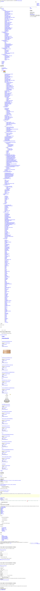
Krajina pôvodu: (4, 486)
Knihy (6, 193)
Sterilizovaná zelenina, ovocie (8, 27)
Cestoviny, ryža (7, 90)
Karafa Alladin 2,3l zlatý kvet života (6, 404)
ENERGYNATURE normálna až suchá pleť (12, 161)
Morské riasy (6, 104)
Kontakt (3, 540)
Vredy (6, 251)
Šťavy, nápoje (6, 18)
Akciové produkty (4, 528)
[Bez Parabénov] (38, 500)
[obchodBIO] (2, 8)
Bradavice (6, 304)
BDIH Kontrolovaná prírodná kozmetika (10, 219)
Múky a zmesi (6, 15)
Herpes (6, 309)
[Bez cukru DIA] (27, 501)
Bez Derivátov (7, 215)
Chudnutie (6, 273)
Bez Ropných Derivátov (8, 217)
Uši (5, 312)
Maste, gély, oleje (7, 39)
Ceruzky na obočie (10, 149)
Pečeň (5, 266)
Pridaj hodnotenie (8, 359)
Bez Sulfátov (6, 218)
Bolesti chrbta (6, 240)
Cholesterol (6, 264)
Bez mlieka (6, 206)
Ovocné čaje (8, 84)
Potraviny (4, 10)
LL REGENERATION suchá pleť (11, 158)
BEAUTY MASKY (9, 162)
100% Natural (6, 213)
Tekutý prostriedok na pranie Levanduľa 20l (7, 411)
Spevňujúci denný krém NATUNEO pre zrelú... (7, 357)
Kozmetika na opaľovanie (8, 45)
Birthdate (1, 574)
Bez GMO (6, 209)
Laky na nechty (8, 130)
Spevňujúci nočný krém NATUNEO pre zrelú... (7, 341)
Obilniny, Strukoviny (7, 91)
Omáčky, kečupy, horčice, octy (9, 24)
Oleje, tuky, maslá (7, 25)
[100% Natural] (32, 500)
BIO (5, 211)
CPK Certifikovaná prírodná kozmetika (10, 222)
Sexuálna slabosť (7, 247)
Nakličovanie (6, 31)
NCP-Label (6, 231)
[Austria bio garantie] (33, 500)
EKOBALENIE (7, 198)
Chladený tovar (7, 30)
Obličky (6, 302)
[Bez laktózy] (26, 500)
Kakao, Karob (7, 12)
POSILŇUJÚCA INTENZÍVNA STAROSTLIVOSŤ (13, 165)
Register (2, 559)
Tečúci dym (8, 112)
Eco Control (6, 226)
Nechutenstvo (6, 289)
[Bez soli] (29, 500)
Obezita (6, 298)
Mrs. (3, 569)
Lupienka (6, 310)
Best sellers (1, 480)
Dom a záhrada (7, 51)
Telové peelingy (9, 128)
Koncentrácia (6, 293)
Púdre (7, 147)
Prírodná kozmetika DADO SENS (7, 171)
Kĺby (5, 288)
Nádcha (6, 279)
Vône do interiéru (9, 113)
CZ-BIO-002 (6, 197)
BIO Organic (6, 196)
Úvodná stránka (4, 70)
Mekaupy (8, 143)
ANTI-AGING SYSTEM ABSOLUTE (11, 159)
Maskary (8, 151)
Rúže (7, 152)
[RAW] (14, 500)
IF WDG (6, 230)
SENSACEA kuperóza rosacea (9, 176)
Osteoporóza (6, 245)
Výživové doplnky (7, 118)
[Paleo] (15, 500)
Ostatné (6, 52)
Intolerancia (4, 203)
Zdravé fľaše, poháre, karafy (8, 55)
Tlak (5, 308)
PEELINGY (8, 163)
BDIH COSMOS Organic (8, 220)
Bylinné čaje (8, 83)
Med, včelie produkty (7, 13)
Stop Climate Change (7, 235)
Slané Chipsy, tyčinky (9, 101)
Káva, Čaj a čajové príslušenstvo (9, 19)
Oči (5, 306)
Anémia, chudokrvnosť (8, 287)
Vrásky (6, 255)
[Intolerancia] (20, 500)
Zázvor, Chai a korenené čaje (10, 86)
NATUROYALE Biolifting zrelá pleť (11, 160)
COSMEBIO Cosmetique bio (8, 224)
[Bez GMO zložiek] (35, 500)
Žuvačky (8, 99)
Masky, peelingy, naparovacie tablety (11, 123)
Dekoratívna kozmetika (8, 136)
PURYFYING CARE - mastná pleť (11, 155)
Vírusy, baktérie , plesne (8, 259)
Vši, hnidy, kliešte (7, 263)
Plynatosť (6, 285)
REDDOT (6, 233)
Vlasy (5, 132)
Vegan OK (6, 237)
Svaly (5, 290)
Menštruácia (6, 318)
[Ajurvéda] (3, 500)
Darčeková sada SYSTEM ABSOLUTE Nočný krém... (8, 434)
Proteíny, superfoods (7, 11)
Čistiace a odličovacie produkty (10, 122)
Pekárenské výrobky (7, 95)
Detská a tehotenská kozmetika (9, 44)
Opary (6, 315)
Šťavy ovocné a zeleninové (8, 36)
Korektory (8, 150)
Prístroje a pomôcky (7, 190)
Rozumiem (1, 543)
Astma (6, 277)
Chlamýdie (6, 256)
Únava (6, 316)
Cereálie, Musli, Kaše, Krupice (9, 76)
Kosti (5, 243)
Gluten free (6, 228)
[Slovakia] (17, 500)
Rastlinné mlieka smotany (8, 28)
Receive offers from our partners (6, 576)
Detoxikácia (6, 278)
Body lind (8, 167)
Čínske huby (6, 35)
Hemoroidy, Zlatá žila (7, 305)
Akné (5, 321)
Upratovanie (6, 50)
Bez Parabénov (7, 216)
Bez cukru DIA (7, 207)
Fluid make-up (10, 146)
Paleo (5, 201)
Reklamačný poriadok (4, 536)
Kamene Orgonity (7, 59)
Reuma (6, 258)
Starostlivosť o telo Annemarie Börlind (10, 166)
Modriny (6, 257)
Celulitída (6, 242)
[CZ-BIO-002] (6, 500)
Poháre (7, 187)
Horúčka (6, 252)
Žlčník (6, 286)
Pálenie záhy (6, 262)
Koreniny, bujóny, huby (8, 93)
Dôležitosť (2, 479)
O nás (2, 535)
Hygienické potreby (7, 53)
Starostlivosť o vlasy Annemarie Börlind (10, 169)
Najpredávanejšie (5, 338)
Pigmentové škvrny (7, 271)
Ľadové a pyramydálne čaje (10, 87)
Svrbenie (6, 295)
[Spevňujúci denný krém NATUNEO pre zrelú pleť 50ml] (7, 356)
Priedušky (6, 307)
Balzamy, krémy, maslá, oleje (10, 127)
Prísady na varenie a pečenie (8, 22)
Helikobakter (6, 313)
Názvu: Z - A (11, 480)
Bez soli (6, 208)
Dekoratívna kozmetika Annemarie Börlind (10, 142)
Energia (6, 301)
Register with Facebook (4, 565)
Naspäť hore (2, 499)
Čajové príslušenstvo (9, 89)
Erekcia (6, 241)
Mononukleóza (7, 265)
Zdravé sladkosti (7, 26)
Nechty (6, 284)
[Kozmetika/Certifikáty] (30, 500)
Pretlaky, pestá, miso (7, 14)
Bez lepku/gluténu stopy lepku (8, 205)
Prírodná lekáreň (5, 32)
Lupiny (6, 314)
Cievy (5, 317)
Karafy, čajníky (8, 188)
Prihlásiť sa (38, 5)
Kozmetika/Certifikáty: (5, 487)
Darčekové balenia (7, 47)
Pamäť (6, 319)
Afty (5, 268)
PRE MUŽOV (8, 164)
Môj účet (38, 3)
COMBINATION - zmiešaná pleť (11, 156)
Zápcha (6, 272)
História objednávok (4, 529)
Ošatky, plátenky (7, 56)
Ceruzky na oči (10, 148)
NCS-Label (6, 232)
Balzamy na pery (9, 124)
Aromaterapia (6, 34)
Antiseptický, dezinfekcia (8, 300)
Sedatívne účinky (7, 250)
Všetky (3, 336)
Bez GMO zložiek (7, 214)
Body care (8, 168)
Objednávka (33, 14)
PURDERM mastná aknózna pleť (9, 174)
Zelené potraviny (7, 33)
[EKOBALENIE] (9, 500)
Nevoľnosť (6, 294)
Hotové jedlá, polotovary (8, 29)
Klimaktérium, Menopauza (8, 283)
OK (1, 323)
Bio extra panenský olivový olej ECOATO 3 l (7, 441)
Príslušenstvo (8, 110)
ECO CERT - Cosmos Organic (9, 227)
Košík (37, 4)
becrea (18, 541)
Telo (5, 42)
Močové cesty (6, 261)
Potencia (6, 303)
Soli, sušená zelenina (7, 16)
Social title (1, 568)
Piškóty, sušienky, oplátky (10, 100)
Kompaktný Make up (10, 145)
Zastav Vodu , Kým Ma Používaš (9, 236)
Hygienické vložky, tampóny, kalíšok (9, 183)
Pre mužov (6, 170)
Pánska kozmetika (7, 46)
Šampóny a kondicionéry (10, 133)
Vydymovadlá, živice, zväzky (10, 111)
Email (1, 552)
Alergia (6, 282)
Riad (5, 49)
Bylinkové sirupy (7, 116)
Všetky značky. (3, 506)
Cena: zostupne (19, 480)
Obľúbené (3, 530)
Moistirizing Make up (10, 144)
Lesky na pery (8, 153)
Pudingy (6, 21)
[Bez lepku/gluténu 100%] (21, 500)
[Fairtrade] (11, 500)
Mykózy (6, 274)
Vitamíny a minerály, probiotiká (9, 37)
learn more (38, 543)
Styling (7, 135)
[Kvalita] (2, 500)
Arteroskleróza (7, 296)
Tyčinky (8, 97)
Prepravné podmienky (4, 538)
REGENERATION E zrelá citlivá (9, 175)
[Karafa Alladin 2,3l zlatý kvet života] (7, 402)
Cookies (3, 539)
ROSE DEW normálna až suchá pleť (11, 157)
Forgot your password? (7, 559)
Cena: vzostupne (15, 480)
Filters (1, 476)
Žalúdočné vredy (7, 291)
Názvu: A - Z (7, 480)
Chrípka (6, 260)
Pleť (5, 280)
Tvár (5, 41)
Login (1, 579)
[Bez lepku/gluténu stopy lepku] (23, 500)
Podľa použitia (5, 238)
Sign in (1, 555)
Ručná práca (6, 234)
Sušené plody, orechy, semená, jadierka (10, 17)
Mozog (6, 270)
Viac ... (2, 470)
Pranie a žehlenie (7, 180)
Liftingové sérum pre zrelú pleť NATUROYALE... (7, 418)
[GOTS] (3, 494)
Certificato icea (7, 221)
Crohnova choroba (7, 248)
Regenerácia (6, 254)
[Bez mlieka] (24, 500)
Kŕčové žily (6, 297)
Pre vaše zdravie (5, 184)
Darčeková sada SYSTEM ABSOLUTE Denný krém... (8, 449)
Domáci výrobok (7, 225)
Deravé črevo (6, 249)
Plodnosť (6, 275)
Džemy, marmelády (7, 23)
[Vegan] (18, 500)
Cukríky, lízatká (8, 98)
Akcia (4, 71)
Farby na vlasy (8, 134)
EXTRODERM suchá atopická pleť (9, 173)
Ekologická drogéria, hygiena (7, 48)
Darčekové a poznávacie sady (10, 88)
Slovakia (6, 202)
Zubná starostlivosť (7, 138)
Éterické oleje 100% (9, 114)
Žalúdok (6, 281)
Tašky (5, 58)
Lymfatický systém (7, 244)
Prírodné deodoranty (9, 129)
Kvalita (4, 194)
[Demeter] (8, 500)
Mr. (1, 569)
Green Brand (6, 229)
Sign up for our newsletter (13, 578)
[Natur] (12, 500)
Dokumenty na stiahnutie (5, 537)
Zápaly (6, 267)
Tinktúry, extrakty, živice (8, 38)
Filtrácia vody (6, 57)
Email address (2, 587)
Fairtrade (6, 199)
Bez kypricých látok (7, 210)
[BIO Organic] (5, 500)
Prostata (6, 311)
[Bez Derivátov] (36, 500)
